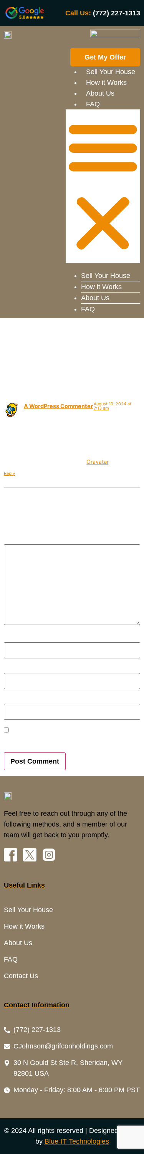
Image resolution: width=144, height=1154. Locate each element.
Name (15, 638)
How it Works (106, 82)
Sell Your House (110, 72)
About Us (100, 93)
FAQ (93, 104)
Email (14, 669)
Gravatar (97, 461)
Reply (9, 473)
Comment (20, 540)
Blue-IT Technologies (77, 1141)
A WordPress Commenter (58, 406)
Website (15, 700)
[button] (103, 186)
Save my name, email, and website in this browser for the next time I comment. (63, 741)
